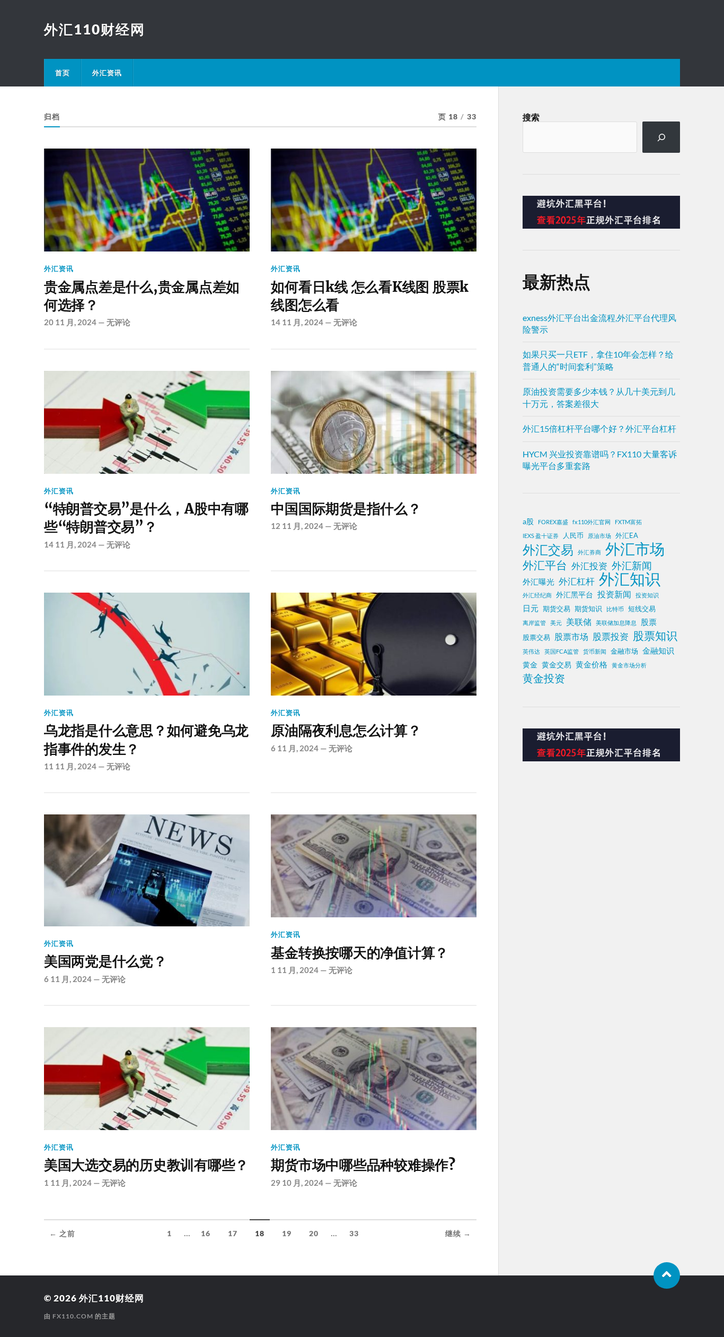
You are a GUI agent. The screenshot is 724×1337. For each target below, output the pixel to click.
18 (259, 1233)
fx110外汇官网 (591, 521)
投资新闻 (614, 594)
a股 (528, 521)
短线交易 (642, 609)
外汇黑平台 (574, 594)
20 (314, 1233)
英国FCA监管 (561, 651)
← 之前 (62, 1233)
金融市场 (624, 651)
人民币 (573, 536)
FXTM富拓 (628, 521)
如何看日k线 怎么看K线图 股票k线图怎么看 (370, 296)
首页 (62, 72)
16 (205, 1233)
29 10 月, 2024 (297, 1182)
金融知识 (658, 650)
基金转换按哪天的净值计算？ (359, 952)
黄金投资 (544, 678)
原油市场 (599, 535)
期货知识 (588, 609)
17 (232, 1233)
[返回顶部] (667, 1275)
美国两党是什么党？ (105, 961)
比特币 (615, 608)
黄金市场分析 (629, 665)
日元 (530, 608)
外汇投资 (589, 565)
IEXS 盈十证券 (541, 535)
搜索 (531, 117)
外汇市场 (635, 548)
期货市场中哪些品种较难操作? (363, 1165)
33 (354, 1233)
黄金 (530, 664)
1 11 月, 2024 (295, 970)
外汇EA (626, 536)
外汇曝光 (538, 581)
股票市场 (571, 636)
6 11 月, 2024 (295, 748)
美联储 (578, 622)
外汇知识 (629, 578)
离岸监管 (534, 622)
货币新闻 (594, 651)
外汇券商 (589, 552)
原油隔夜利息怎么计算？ (346, 730)
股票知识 (655, 635)
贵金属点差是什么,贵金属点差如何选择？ (142, 296)
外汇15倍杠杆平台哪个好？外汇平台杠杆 (599, 428)
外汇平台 (545, 565)
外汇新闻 (632, 565)
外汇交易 (548, 549)
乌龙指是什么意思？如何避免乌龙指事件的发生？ (146, 739)
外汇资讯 (107, 72)
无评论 (118, 322)
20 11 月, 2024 (70, 322)
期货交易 (556, 609)
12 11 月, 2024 (297, 526)
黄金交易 (556, 664)
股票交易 (536, 637)
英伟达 (531, 651)
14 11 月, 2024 (297, 322)
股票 (649, 622)
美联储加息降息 (616, 622)
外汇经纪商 (537, 595)
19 (287, 1233)
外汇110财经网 (94, 29)
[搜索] (661, 137)
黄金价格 (591, 664)
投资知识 (647, 595)
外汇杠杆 (577, 581)
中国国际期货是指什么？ (346, 508)
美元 (556, 622)
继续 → (458, 1233)
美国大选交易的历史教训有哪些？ (146, 1165)
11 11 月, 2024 (70, 766)
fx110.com (72, 1316)
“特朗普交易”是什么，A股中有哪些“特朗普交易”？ (146, 517)
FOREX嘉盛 (553, 521)
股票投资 (611, 636)
